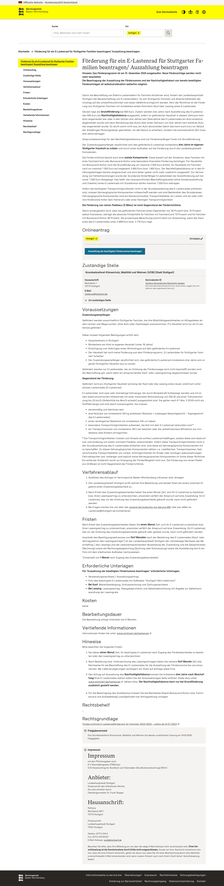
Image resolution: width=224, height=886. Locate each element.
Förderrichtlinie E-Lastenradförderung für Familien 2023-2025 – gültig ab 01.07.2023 (131, 724)
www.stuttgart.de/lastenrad (134, 633)
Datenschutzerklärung (181, 881)
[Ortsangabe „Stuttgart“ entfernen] (139, 33)
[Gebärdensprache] (197, 12)
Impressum (150, 875)
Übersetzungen (133, 875)
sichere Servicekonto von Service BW (150, 507)
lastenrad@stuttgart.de (96, 294)
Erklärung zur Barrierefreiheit (125, 881)
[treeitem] (47, 63)
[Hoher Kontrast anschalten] (183, 12)
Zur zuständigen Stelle (100, 300)
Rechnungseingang (155, 881)
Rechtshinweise (168, 875)
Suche (55, 26)
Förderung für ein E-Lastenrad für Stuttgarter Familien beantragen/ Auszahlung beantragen (87, 51)
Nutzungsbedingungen (193, 875)
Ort (126, 26)
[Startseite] (33, 12)
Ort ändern (195, 238)
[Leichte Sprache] (190, 12)
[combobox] (88, 33)
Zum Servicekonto (166, 12)
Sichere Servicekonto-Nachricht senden (165, 283)
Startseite (23, 51)
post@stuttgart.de (113, 840)
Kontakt (201, 881)
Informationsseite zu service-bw (104, 875)
